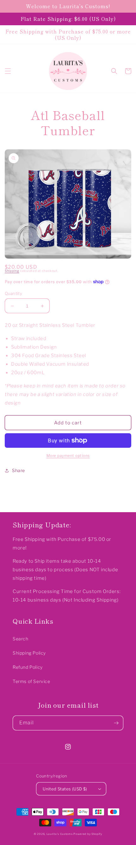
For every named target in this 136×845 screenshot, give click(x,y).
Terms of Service (31, 681)
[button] (8, 71)
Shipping (12, 271)
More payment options (68, 455)
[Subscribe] (116, 723)
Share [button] (18, 470)
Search (20, 638)
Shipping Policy (29, 653)
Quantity (13, 293)
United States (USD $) (65, 788)
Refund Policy (28, 667)
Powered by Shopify (87, 834)
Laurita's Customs (59, 834)
